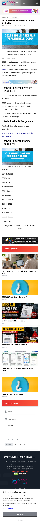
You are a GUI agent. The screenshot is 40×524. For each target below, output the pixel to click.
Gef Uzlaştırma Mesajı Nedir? (13, 321)
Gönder (9, 444)
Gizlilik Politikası (8, 508)
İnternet (4, 276)
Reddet (20, 520)
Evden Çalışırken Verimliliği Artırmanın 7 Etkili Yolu (19, 272)
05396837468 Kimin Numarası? (14, 297)
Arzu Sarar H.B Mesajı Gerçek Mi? (15, 345)
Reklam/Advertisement (20, 471)
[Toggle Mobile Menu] (17, 3)
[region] (20, 506)
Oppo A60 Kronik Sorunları (12, 394)
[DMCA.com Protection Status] (20, 474)
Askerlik (5, 69)
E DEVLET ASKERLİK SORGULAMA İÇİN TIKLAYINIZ (17, 135)
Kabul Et (20, 514)
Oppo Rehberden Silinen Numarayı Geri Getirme (17, 369)
